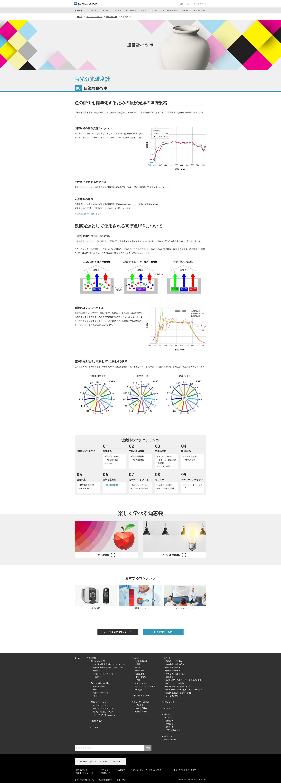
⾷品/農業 (140, 670)
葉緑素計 (97, 677)
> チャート (109, 463)
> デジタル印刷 (163, 466)
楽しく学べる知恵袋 (169, 10)
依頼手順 (169, 677)
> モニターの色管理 (165, 488)
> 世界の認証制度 (86, 484)
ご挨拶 (168, 717)
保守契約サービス (173, 667)
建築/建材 (140, 674)
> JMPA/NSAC (189, 460)
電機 (138, 664)
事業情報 (169, 724)
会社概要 (169, 720)
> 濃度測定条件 (111, 456)
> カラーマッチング (139, 488)
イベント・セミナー (149, 10)
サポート (117, 10)
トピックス (167, 736)
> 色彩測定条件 (111, 460)
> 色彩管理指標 (137, 460)
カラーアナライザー (102, 693)
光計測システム (100, 705)
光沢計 (97, 670)
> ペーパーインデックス (192, 486)
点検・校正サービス (174, 670)
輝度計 (97, 689)
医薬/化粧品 (141, 677)
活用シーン (105, 10)
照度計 (97, 696)
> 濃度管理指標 (137, 456)
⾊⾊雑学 (139, 705)
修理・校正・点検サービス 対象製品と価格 (183, 680)
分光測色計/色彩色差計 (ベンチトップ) (109, 664)
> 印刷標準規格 (189, 456)
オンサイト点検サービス (176, 674)
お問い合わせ (168, 702)
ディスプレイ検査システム (104, 708)
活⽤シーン (138, 658)
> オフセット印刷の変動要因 (166, 461)
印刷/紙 (139, 689)
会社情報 (185, 10)
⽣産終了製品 (97, 721)
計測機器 (78, 10)
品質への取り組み (173, 730)
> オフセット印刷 (164, 456)
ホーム (79, 16)
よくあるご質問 (172, 696)
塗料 (138, 680)
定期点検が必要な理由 (175, 664)
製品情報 (92, 10)
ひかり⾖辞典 (141, 708)
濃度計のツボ (111, 16)
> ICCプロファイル (139, 484)
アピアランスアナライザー (104, 674)
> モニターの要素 (164, 484)
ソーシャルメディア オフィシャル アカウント (98, 761)
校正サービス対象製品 (175, 683)
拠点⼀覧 (169, 727)
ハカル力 (95, 727)
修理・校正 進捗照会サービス (178, 686)
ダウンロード (131, 10)
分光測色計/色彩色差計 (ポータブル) (108, 667)
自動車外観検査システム (104, 711)
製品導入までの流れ (174, 661)
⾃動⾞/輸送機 (142, 661)
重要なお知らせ (169, 739)
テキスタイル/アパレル (145, 686)
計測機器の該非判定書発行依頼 (178, 693)
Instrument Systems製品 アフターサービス (184, 689)
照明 (138, 667)
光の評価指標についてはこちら (87, 213)
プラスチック (141, 683)
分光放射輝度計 (100, 686)
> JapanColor (84, 488)
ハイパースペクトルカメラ (104, 715)
